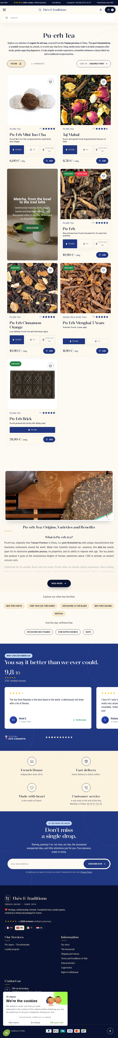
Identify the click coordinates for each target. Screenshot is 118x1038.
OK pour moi (56, 1022)
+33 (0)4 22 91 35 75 (83, 3)
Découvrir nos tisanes (38, 632)
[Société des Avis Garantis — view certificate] (15, 737)
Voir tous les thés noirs (42, 606)
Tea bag (18, 150)
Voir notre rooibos (68, 632)
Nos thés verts (14, 606)
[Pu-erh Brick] (32, 384)
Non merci (14, 1022)
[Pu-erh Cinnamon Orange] (32, 288)
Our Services (14, 937)
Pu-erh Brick (21, 419)
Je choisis (35, 1022)
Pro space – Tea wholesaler (17, 944)
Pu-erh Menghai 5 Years (83, 323)
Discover (32, 228)
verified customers (30, 3)
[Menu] (4, 10)
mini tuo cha (51, 46)
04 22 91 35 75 (94, 804)
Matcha (59, 614)
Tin (34, 150)
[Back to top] (110, 1031)
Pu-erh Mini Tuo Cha (28, 134)
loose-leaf (24, 46)
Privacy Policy (86, 872)
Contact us (13, 981)
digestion (35, 50)
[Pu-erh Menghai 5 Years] (85, 288)
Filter (14, 64)
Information (70, 937)
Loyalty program (12, 949)
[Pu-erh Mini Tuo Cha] (32, 100)
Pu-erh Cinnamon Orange (25, 325)
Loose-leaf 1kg (49, 149)
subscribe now (95, 864)
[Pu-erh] (85, 194)
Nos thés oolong (103, 606)
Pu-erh (69, 229)
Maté (88, 632)
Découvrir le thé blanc (75, 606)
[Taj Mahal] (85, 100)
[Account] (101, 10)
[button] (6, 1032)
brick (36, 46)
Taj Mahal (71, 134)
